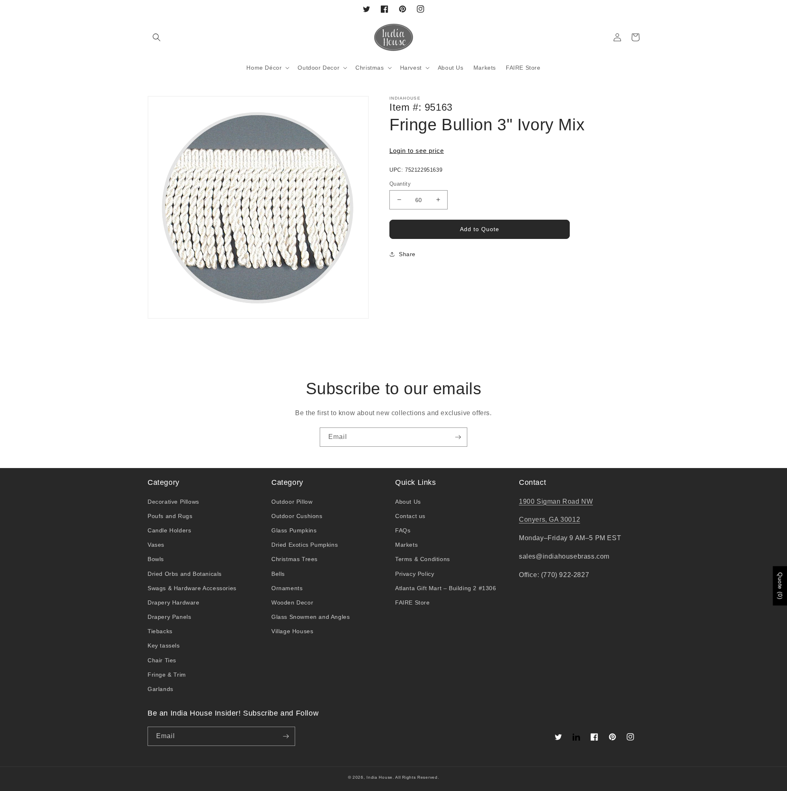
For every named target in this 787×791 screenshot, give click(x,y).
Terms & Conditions (422, 559)
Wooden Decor (292, 602)
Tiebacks (160, 631)
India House (379, 777)
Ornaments (287, 588)
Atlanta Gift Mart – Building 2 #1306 (445, 588)
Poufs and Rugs (170, 516)
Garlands (160, 689)
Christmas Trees (294, 559)
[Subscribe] (458, 437)
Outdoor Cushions (297, 516)
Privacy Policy (414, 574)
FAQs (402, 530)
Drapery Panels (169, 617)
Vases (156, 544)
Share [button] (407, 254)
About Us (408, 501)
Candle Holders (169, 530)
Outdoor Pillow (291, 501)
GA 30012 (564, 519)
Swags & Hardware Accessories (192, 588)
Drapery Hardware (174, 602)
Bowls (156, 559)
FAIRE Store (412, 602)
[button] (157, 37)
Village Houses (292, 631)
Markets (406, 544)
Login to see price (416, 150)
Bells (278, 574)
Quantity (400, 183)
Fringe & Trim (167, 674)
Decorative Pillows (173, 501)
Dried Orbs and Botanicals (185, 574)
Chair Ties (162, 660)
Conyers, (534, 519)
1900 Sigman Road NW (556, 501)
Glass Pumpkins (293, 530)
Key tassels (164, 645)
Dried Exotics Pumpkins (304, 544)
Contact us (410, 516)
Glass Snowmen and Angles (310, 617)
